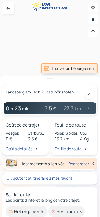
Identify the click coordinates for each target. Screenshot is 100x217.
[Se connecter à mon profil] (93, 7)
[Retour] (8, 8)
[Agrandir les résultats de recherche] (50, 79)
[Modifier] (89, 94)
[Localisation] (93, 32)
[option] (26, 211)
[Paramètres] (93, 19)
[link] (69, 68)
